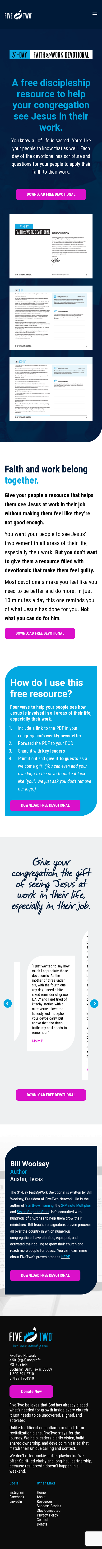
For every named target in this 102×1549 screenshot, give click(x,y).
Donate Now (31, 1391)
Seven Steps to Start (33, 1211)
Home (41, 1492)
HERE (65, 1256)
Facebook (16, 1497)
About (41, 1497)
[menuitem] (49, 1492)
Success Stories (49, 1506)
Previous (8, 1003)
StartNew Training (39, 1205)
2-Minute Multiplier (76, 1205)
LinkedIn (15, 1501)
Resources (45, 1501)
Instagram (16, 1492)
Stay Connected (48, 1510)
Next (94, 1003)
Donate (42, 1524)
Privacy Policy (47, 1515)
